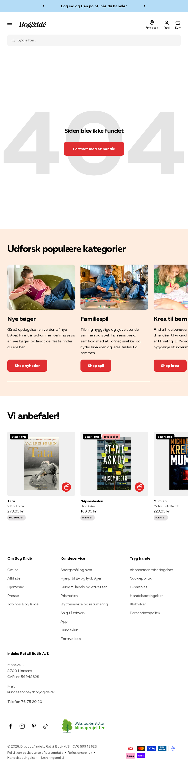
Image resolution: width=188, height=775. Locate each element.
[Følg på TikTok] (45, 726)
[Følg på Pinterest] (34, 726)
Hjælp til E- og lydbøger (81, 578)
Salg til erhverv (73, 612)
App (64, 621)
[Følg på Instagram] (22, 726)
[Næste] (145, 6)
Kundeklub (69, 630)
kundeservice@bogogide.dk (31, 692)
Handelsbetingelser (146, 595)
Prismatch (69, 595)
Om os (13, 569)
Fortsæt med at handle (94, 148)
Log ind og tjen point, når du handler (94, 6)
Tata (11, 501)
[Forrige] (43, 6)
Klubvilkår (138, 604)
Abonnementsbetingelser (151, 569)
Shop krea (170, 365)
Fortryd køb (71, 638)
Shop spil (96, 365)
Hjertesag (15, 587)
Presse (13, 595)
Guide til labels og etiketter (84, 587)
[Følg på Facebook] (10, 726)
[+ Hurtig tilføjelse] (66, 487)
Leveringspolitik (53, 758)
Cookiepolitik (141, 578)
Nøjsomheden (91, 501)
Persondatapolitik (145, 612)
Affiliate (13, 578)
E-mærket (138, 587)
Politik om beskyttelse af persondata (35, 753)
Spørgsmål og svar (76, 569)
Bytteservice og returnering (84, 604)
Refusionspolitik (80, 753)
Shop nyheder (27, 365)
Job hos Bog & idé (23, 604)
